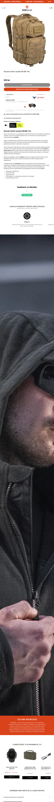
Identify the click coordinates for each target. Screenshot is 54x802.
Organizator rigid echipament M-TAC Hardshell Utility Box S (30, 768)
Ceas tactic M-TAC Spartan (12, 767)
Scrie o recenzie (27, 195)
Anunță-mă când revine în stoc (27, 89)
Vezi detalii (29, 777)
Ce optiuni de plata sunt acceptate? (13, 797)
